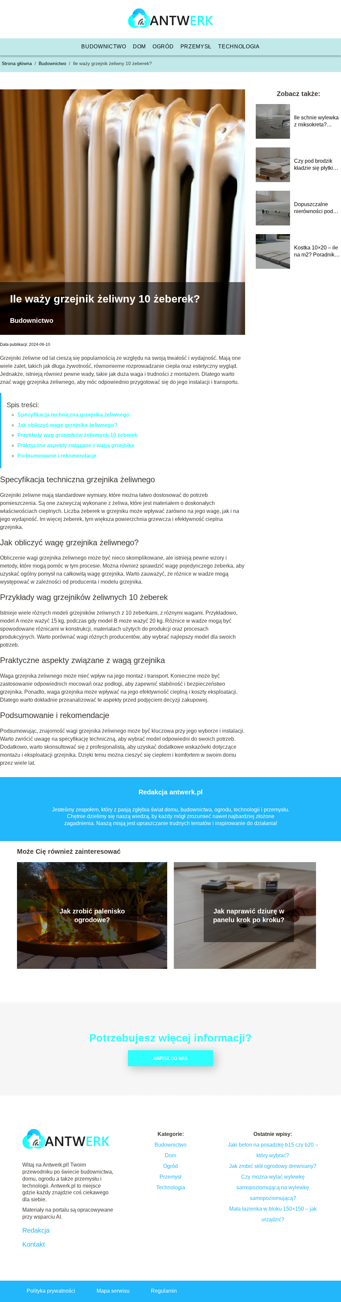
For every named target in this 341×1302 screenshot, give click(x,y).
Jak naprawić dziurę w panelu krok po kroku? (248, 915)
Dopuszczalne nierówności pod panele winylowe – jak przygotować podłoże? (316, 208)
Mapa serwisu (113, 1291)
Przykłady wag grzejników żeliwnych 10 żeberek (77, 435)
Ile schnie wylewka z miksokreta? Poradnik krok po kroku (316, 121)
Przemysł (196, 46)
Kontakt (33, 1244)
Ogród (163, 46)
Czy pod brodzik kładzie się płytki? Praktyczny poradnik (315, 165)
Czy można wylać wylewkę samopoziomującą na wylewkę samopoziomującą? (272, 1187)
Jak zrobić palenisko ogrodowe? (92, 915)
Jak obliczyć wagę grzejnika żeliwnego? (67, 425)
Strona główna (17, 63)
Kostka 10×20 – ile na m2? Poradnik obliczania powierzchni (316, 251)
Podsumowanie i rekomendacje (57, 456)
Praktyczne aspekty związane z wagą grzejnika (75, 445)
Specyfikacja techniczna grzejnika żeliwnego (73, 415)
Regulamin (164, 1291)
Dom (139, 46)
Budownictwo (103, 46)
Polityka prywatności (51, 1291)
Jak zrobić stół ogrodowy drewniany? (272, 1166)
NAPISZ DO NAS (170, 1058)
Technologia (239, 46)
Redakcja (36, 1230)
